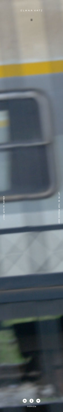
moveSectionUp (25, 401)
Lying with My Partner (4, 208)
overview (31, 406)
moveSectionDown (38, 401)
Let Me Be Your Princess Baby (59, 208)
